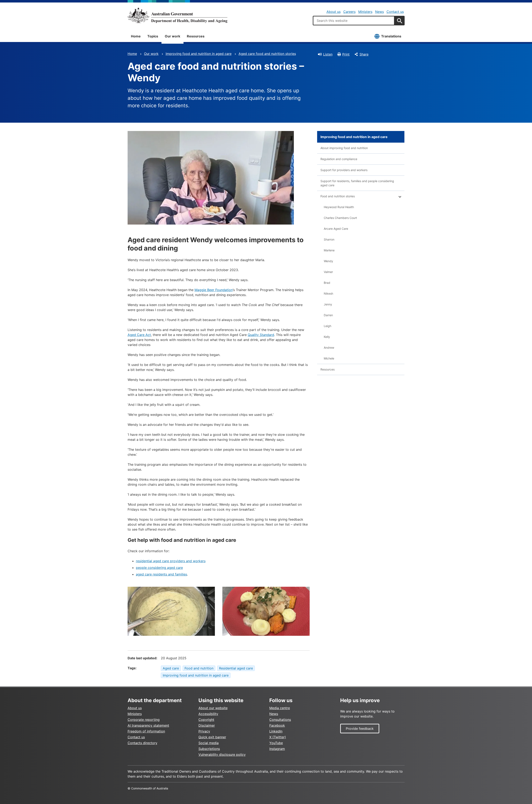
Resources (195, 36)
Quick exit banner (212, 737)
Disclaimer (206, 725)
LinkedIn (275, 731)
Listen (327, 54)
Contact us (395, 12)
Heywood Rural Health (339, 207)
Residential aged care (236, 668)
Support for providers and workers (343, 170)
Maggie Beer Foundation (214, 290)
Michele (329, 358)
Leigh (327, 326)
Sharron (329, 239)
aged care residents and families (161, 574)
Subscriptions (209, 749)
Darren (328, 315)
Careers (349, 12)
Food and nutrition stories (337, 196)
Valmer (328, 272)
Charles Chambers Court (340, 218)
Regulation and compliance (338, 159)
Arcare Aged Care (336, 228)
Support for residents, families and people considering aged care (357, 183)
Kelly (327, 336)
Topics (152, 36)
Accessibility (208, 714)
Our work (172, 36)
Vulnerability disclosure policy (222, 754)
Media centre (279, 708)
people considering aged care (159, 568)
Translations (391, 36)
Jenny (328, 304)
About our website (213, 708)
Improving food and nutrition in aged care (199, 54)
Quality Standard (261, 335)
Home (136, 36)
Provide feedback (360, 728)
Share (364, 54)
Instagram (277, 749)
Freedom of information (146, 731)
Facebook (277, 725)
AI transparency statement (148, 725)
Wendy (328, 261)
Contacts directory (142, 743)
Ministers (365, 12)
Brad (327, 282)
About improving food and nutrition (344, 148)
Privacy (204, 731)
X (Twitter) (277, 737)
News (379, 12)
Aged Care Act (139, 335)
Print (346, 54)
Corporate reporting (144, 720)
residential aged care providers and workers (171, 561)
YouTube (276, 743)
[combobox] (354, 20)
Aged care (171, 668)
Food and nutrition (199, 668)
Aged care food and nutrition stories (267, 54)
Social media (208, 743)
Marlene (329, 250)
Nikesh (328, 293)
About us (333, 12)
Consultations (280, 720)
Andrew (329, 347)
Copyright (206, 720)
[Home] (177, 15)
